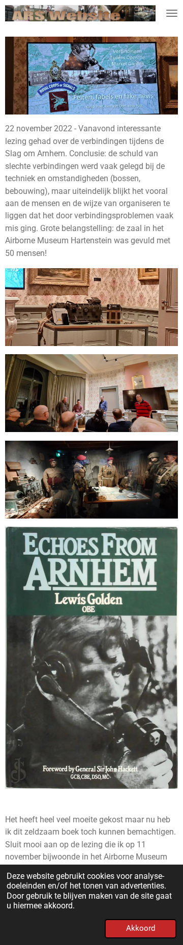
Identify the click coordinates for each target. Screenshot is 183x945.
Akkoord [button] (140, 928)
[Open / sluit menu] (172, 13)
